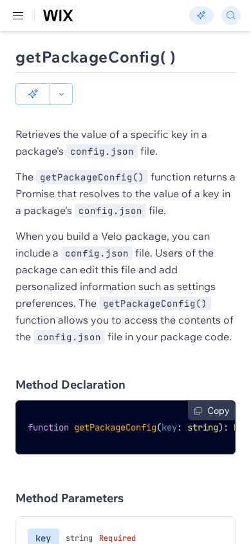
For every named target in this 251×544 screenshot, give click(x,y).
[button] (33, 94)
